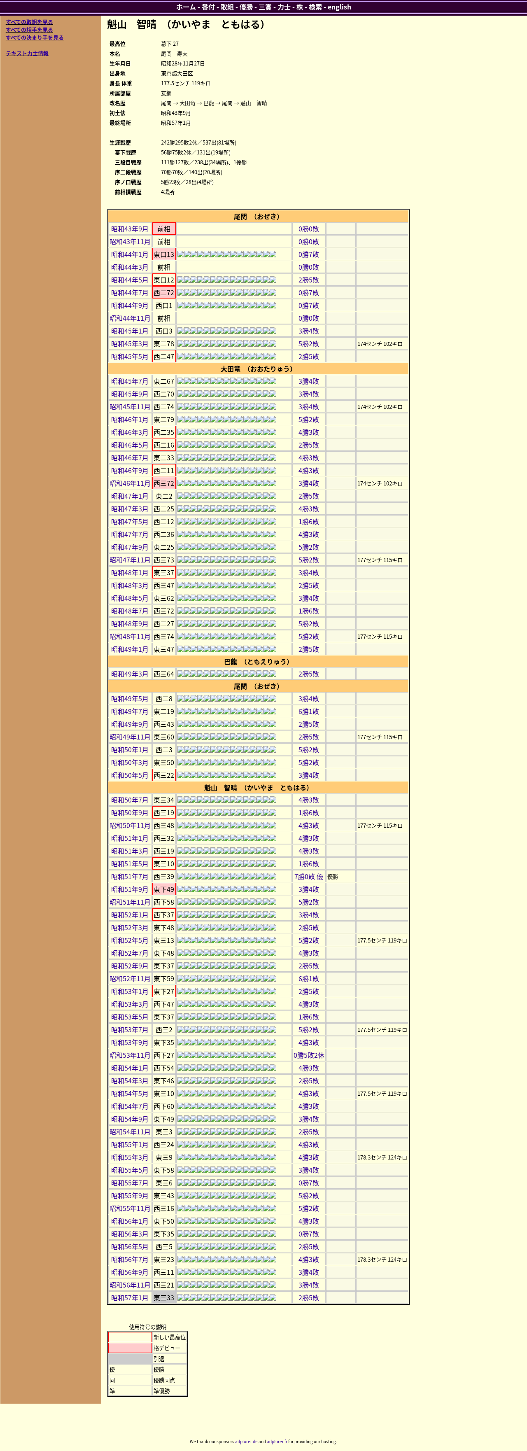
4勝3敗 (308, 432)
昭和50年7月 (130, 800)
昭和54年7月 (130, 1106)
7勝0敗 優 (308, 876)
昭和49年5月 (130, 698)
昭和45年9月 (130, 394)
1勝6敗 (308, 521)
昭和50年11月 (130, 825)
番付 (208, 7)
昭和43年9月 (130, 228)
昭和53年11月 (130, 1055)
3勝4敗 (308, 331)
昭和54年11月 (130, 1131)
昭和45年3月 (130, 343)
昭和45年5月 (130, 356)
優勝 (246, 7)
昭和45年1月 (130, 331)
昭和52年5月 (130, 940)
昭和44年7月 (130, 292)
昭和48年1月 (130, 572)
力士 (284, 7)
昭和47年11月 (130, 560)
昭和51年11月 (130, 902)
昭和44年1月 (130, 254)
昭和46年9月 (130, 470)
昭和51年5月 (130, 863)
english (339, 7)
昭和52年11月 (130, 978)
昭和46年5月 (130, 445)
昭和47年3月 (130, 508)
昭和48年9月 (130, 623)
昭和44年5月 (130, 280)
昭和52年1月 (130, 914)
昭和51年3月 (130, 851)
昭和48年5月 (130, 598)
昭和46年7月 (130, 457)
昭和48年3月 (130, 585)
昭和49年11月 (130, 737)
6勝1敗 (308, 711)
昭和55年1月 (130, 1144)
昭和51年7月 (130, 876)
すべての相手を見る (29, 29)
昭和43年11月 (130, 241)
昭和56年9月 (130, 1272)
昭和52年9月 (130, 965)
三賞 (265, 7)
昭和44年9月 (130, 305)
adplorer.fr (277, 1441)
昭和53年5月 (130, 1017)
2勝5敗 (308, 280)
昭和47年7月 (130, 534)
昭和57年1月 (130, 1297)
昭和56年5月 (130, 1246)
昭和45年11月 (130, 406)
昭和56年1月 (130, 1221)
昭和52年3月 (130, 927)
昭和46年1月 (130, 419)
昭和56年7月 (130, 1259)
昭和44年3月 (130, 267)
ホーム (186, 7)
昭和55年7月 (130, 1182)
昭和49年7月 (130, 711)
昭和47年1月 (130, 496)
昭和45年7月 (130, 381)
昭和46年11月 (130, 483)
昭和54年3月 (130, 1080)
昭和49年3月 (130, 674)
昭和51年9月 (130, 889)
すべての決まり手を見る (35, 37)
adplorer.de (246, 1441)
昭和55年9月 (130, 1195)
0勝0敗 (308, 228)
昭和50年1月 (130, 749)
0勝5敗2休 (309, 1055)
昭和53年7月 (130, 1029)
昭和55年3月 (130, 1157)
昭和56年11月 (130, 1285)
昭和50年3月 (130, 762)
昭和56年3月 (130, 1234)
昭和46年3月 (130, 432)
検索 (315, 7)
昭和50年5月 (130, 775)
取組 (227, 7)
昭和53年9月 (130, 1042)
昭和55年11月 (130, 1208)
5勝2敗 (308, 343)
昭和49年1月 (130, 649)
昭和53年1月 (130, 991)
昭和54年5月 (130, 1093)
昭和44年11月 (130, 318)
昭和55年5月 (130, 1170)
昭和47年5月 (130, 521)
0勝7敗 (308, 254)
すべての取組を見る (29, 22)
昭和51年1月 (130, 838)
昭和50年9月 (130, 812)
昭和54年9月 (130, 1119)
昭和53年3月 (130, 1004)
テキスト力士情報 (27, 53)
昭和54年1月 (130, 1068)
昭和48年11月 (130, 636)
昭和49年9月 (130, 724)
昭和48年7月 (130, 611)
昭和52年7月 (130, 953)
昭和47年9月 (130, 547)
